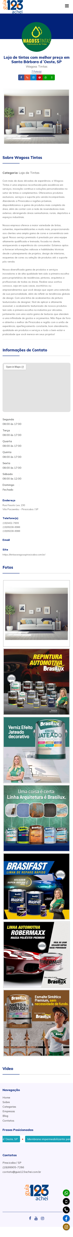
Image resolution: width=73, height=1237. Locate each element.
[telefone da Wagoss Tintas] (66, 1209)
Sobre (6, 1102)
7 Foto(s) (36, 71)
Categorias (9, 1106)
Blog (5, 1115)
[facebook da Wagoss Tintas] (66, 1218)
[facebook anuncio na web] (31, 1218)
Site (45, 77)
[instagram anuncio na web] (42, 1218)
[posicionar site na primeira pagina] (13, 6)
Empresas (9, 1111)
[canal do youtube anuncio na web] (37, 1218)
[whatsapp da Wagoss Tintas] (66, 1192)
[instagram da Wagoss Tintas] (66, 1226)
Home (6, 1097)
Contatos (8, 1120)
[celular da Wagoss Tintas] (66, 1201)
